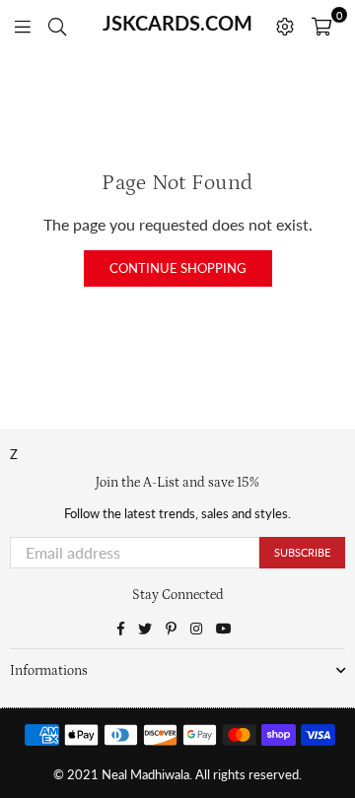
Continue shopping (178, 268)
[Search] (57, 24)
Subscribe (302, 552)
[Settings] (285, 24)
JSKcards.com (177, 23)
